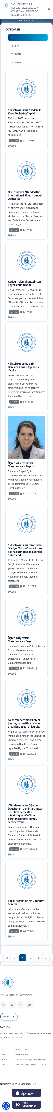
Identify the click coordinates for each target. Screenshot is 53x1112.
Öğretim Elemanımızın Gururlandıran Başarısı (21, 464)
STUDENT (16, 54)
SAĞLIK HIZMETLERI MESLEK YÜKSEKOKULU (23, 5)
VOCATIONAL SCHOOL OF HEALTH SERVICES (24, 12)
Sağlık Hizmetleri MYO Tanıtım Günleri (26, 902)
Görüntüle (14, 140)
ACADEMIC (16, 62)
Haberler (23, 20)
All (12, 37)
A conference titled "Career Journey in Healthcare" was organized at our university (24, 723)
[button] (6, 1106)
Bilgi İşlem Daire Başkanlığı (14, 1084)
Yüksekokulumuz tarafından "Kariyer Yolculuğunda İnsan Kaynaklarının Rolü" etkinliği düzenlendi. (25, 550)
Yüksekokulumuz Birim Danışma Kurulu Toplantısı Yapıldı (23, 367)
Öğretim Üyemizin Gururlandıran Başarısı (21, 639)
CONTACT (6, 1026)
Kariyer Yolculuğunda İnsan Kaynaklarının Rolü (24, 283)
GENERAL (16, 46)
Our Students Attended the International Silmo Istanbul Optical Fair (25, 195)
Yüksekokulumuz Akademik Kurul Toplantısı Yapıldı (24, 111)
